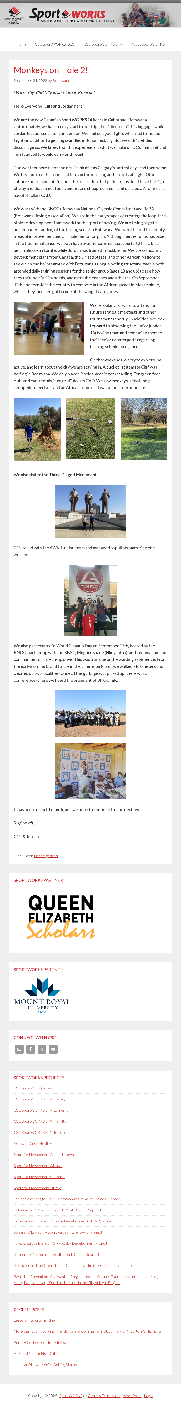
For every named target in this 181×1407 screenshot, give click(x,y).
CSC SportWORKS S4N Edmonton (42, 1110)
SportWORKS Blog (90, 18)
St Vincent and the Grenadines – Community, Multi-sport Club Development (74, 1265)
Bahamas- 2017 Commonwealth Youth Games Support (57, 1210)
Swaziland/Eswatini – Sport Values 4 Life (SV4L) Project (58, 1232)
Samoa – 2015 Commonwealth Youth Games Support (56, 1254)
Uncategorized (46, 855)
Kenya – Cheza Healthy (33, 1143)
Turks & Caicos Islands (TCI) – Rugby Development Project (60, 1243)
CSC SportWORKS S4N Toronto (40, 1132)
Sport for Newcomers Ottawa (38, 1165)
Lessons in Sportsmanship (34, 1320)
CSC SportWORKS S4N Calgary (40, 1099)
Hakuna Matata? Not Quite (36, 1353)
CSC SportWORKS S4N (33, 1088)
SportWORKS (70, 1395)
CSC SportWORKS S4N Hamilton (41, 1121)
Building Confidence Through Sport (41, 1342)
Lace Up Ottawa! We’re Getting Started (46, 1364)
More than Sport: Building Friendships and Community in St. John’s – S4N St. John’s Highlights (87, 1331)
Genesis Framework (104, 1395)
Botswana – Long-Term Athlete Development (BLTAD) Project (64, 1221)
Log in (148, 1395)
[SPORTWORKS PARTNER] (61, 945)
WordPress (132, 1395)
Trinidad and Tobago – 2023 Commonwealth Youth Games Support (67, 1199)
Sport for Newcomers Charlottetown (44, 1154)
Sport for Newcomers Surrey (37, 1187)
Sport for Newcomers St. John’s (39, 1176)
